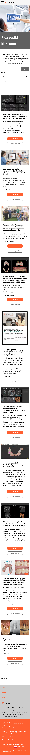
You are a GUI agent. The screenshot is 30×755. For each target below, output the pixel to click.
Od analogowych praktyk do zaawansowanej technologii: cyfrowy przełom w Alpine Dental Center (14, 172)
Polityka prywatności (18, 744)
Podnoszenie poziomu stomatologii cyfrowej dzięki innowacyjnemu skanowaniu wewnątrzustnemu (13, 352)
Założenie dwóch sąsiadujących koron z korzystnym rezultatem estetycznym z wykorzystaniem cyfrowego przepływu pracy (14, 581)
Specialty (4, 81)
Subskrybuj (8, 726)
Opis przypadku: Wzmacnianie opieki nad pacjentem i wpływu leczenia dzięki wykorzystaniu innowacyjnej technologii (14, 228)
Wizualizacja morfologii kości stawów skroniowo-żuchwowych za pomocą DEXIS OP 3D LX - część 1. (15, 116)
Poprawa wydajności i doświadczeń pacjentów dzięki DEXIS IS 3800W (13, 465)
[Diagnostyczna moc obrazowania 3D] (15, 627)
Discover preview (15, 143)
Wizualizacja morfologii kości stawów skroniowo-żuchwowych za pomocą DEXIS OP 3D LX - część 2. (15, 524)
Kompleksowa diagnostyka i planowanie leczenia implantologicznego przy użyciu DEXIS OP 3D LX (14, 409)
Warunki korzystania (7, 744)
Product (4, 76)
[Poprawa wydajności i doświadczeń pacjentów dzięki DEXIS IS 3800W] (15, 451)
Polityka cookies (6, 747)
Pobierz (14, 139)
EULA (11, 747)
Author (4, 87)
